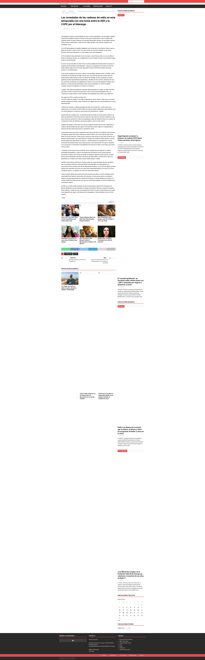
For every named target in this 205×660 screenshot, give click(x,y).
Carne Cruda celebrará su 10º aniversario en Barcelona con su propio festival (87, 396)
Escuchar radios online (125, 649)
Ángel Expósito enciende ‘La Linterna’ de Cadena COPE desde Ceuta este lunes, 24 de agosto (130, 138)
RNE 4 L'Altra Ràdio (124, 641)
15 (138, 610)
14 (134, 610)
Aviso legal (91, 651)
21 (134, 612)
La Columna (86, 6)
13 (130, 610)
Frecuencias (74, 6)
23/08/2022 (66, 28)
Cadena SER (68, 253)
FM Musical (122, 647)
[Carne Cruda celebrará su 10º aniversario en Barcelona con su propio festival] (88, 332)
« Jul (119, 620)
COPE (75, 253)
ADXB (121, 646)
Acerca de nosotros (93, 639)
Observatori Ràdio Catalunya (126, 639)
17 (119, 612)
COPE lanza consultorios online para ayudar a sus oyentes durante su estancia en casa (105, 396)
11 (123, 610)
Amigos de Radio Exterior (125, 642)
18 (123, 612)
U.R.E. (121, 644)
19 (127, 612)
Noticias (63, 6)
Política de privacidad (94, 649)
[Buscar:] (136, 1)
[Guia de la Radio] (64, 3)
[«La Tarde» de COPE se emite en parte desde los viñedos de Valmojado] (69, 278)
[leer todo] (126, 152)
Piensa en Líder (97, 6)
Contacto (109, 6)
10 (119, 610)
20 (130, 612)
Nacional (73, 28)
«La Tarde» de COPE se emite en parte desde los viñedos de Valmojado (68, 288)
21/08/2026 (121, 142)
